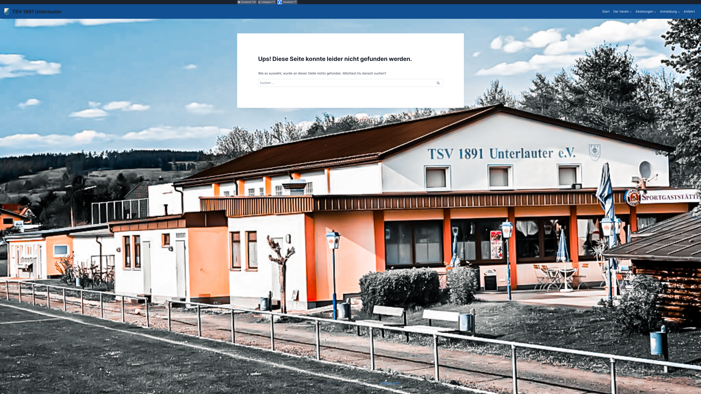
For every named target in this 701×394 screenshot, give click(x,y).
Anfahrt (689, 11)
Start (606, 11)
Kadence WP (391, 383)
